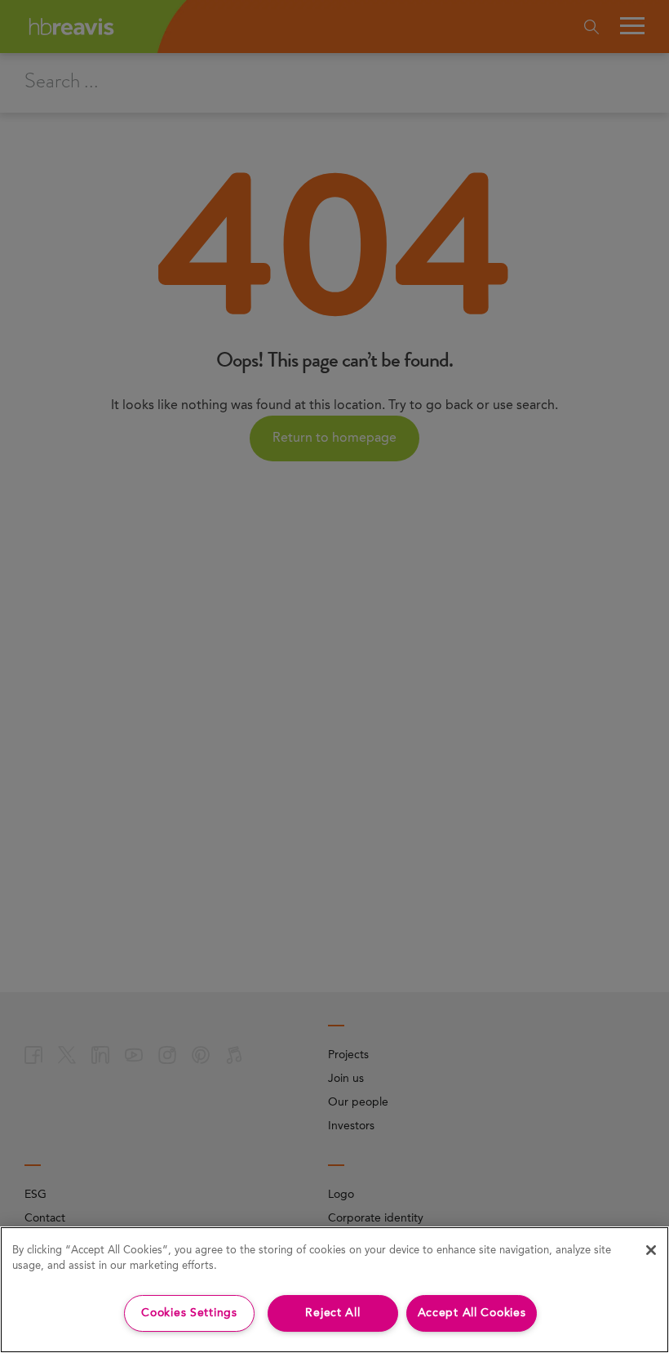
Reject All (332, 1313)
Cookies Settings (189, 1313)
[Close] (651, 1250)
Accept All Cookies (472, 1313)
